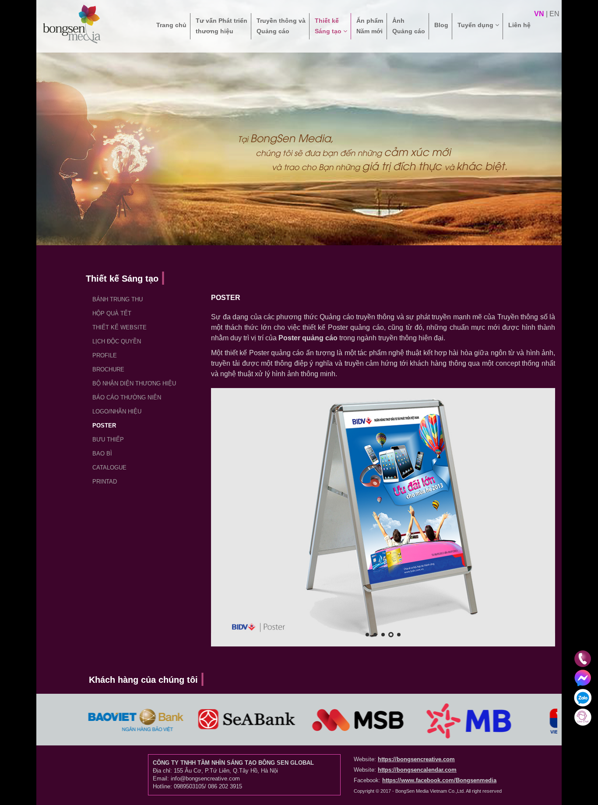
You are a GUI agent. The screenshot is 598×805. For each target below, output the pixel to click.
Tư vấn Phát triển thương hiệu (221, 26)
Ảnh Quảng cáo (408, 26)
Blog (441, 24)
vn (539, 14)
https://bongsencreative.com (416, 759)
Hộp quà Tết (111, 313)
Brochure (108, 369)
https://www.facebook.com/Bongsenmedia (439, 780)
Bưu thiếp (108, 439)
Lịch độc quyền (116, 341)
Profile (104, 355)
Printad (104, 481)
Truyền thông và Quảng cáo (281, 26)
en (554, 14)
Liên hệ (519, 24)
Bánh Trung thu (117, 299)
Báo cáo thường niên (126, 397)
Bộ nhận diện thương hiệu (134, 383)
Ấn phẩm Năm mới (369, 26)
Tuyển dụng (476, 24)
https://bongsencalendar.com (417, 769)
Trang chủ (171, 24)
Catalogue (109, 467)
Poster (104, 425)
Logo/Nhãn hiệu (116, 411)
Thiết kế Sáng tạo (329, 26)
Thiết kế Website (119, 327)
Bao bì (102, 453)
